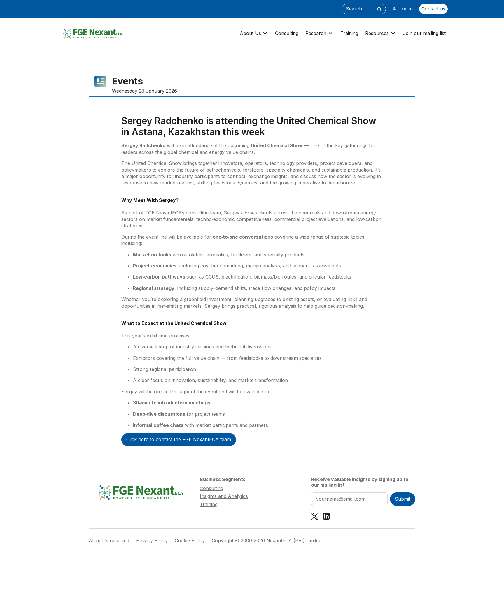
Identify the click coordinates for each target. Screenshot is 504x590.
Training (349, 33)
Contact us (433, 9)
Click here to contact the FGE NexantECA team (178, 439)
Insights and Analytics (224, 496)
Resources (377, 33)
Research (315, 33)
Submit (402, 499)
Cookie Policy (190, 540)
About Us (250, 33)
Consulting (286, 33)
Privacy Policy (152, 540)
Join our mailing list (424, 33)
